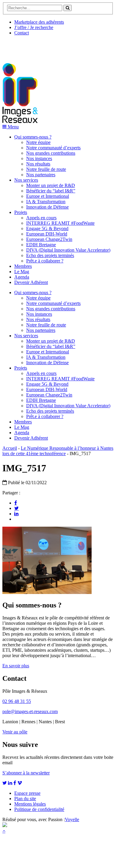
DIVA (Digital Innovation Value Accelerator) (68, 250)
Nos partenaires (40, 174)
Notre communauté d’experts (53, 147)
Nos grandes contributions (50, 153)
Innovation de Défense (47, 206)
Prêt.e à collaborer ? (44, 260)
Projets (20, 212)
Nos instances (39, 158)
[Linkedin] (16, 513)
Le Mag (21, 271)
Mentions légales (30, 803)
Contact (21, 32)
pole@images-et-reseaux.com (30, 711)
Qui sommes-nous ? (32, 136)
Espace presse (27, 793)
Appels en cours (41, 217)
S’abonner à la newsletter (26, 772)
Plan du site (25, 798)
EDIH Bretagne (41, 244)
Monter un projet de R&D (50, 185)
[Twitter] (16, 508)
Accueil (9, 448)
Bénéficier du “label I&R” (50, 190)
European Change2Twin (49, 239)
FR (47, 47)
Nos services (26, 180)
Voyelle (72, 819)
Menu (13, 126)
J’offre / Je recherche (33, 27)
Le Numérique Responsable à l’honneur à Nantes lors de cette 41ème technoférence (57, 451)
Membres (23, 266)
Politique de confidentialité (39, 809)
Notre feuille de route (46, 169)
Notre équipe (38, 142)
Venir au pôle (14, 731)
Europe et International (47, 196)
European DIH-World (46, 233)
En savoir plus (15, 665)
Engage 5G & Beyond (47, 228)
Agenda (21, 276)
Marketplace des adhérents (39, 22)
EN (25, 47)
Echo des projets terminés (50, 255)
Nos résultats (38, 163)
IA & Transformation (45, 201)
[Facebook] (15, 502)
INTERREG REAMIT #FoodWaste (60, 223)
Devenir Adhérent (31, 282)
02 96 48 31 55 (16, 701)
